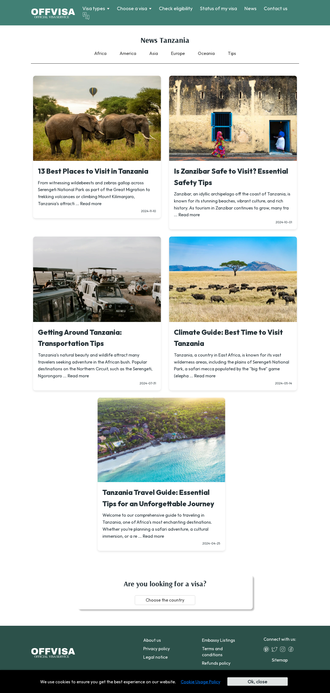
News (250, 8)
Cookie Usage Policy (200, 682)
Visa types (93, 8)
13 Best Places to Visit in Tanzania (93, 171)
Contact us (275, 8)
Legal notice (155, 657)
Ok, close (257, 681)
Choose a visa (132, 8)
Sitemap (280, 660)
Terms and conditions (212, 651)
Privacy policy (156, 648)
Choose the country (165, 600)
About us (152, 640)
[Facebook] (292, 649)
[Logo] (53, 13)
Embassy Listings (218, 640)
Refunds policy (216, 663)
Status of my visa (218, 8)
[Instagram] (284, 649)
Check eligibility (176, 8)
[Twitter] (276, 649)
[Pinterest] (267, 649)
